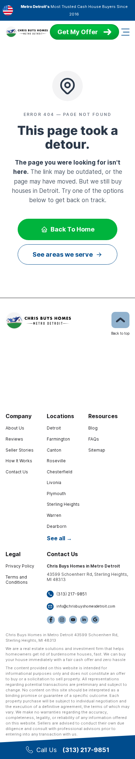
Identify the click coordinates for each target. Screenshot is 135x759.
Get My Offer (77, 32)
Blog (93, 428)
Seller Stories (20, 450)
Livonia (54, 482)
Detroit (54, 428)
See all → (59, 538)
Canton (54, 450)
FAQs (93, 439)
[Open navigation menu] (125, 32)
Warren (54, 515)
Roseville (56, 460)
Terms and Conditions (17, 579)
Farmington (58, 439)
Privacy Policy (20, 566)
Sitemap (96, 450)
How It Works (19, 460)
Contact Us (17, 471)
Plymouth (56, 493)
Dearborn (56, 526)
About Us (15, 428)
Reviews (14, 439)
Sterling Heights (63, 504)
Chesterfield (59, 471)
